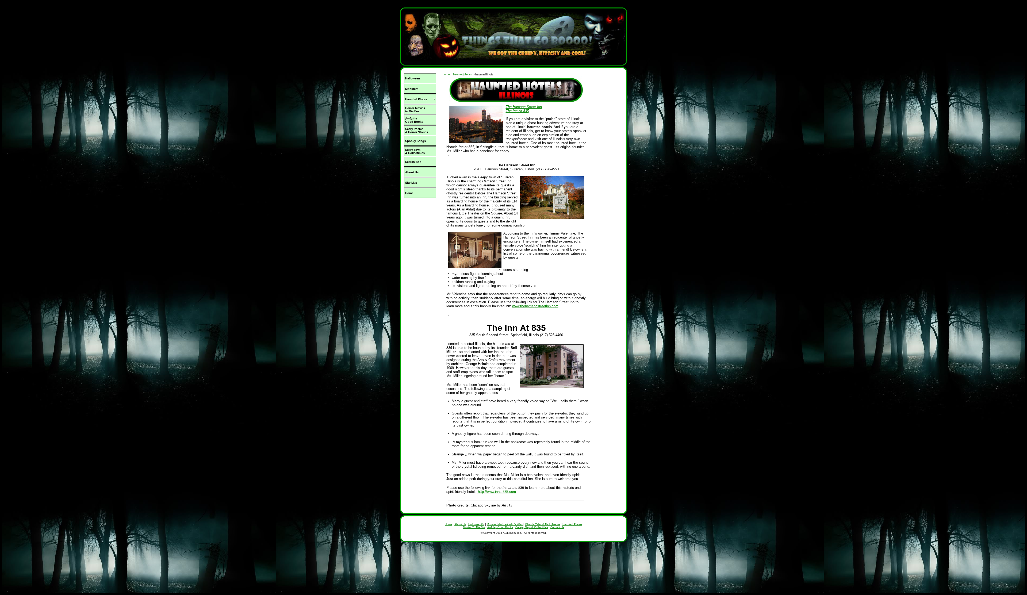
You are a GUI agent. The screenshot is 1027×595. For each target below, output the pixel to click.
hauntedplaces (462, 74)
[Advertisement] (420, 235)
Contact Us (557, 527)
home (446, 74)
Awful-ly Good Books (500, 527)
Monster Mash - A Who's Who (505, 524)
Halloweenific (476, 524)
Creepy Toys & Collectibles (531, 527)
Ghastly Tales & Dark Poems (542, 524)
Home (448, 524)
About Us (460, 524)
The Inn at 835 (517, 111)
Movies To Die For (474, 527)
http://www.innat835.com (496, 492)
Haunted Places (572, 524)
